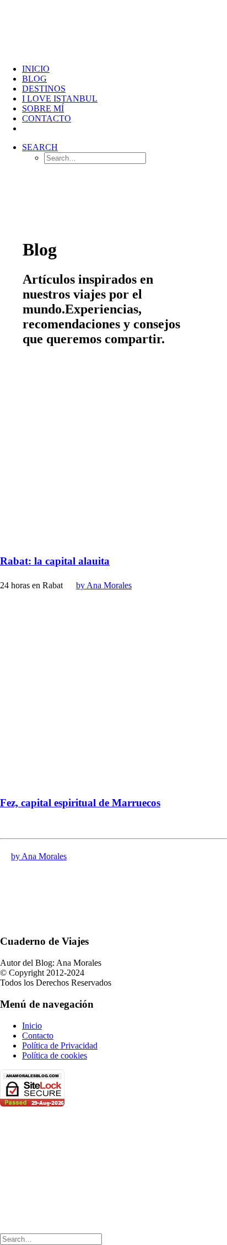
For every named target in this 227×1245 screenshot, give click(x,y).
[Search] (51, 1238)
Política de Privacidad (60, 1045)
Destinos (44, 88)
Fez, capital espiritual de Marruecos (80, 802)
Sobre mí (43, 108)
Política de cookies (54, 1055)
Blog (34, 78)
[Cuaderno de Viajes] (113, 27)
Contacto (46, 118)
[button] (40, 147)
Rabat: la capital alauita (55, 561)
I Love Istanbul (60, 98)
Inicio (32, 1025)
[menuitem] (124, 69)
